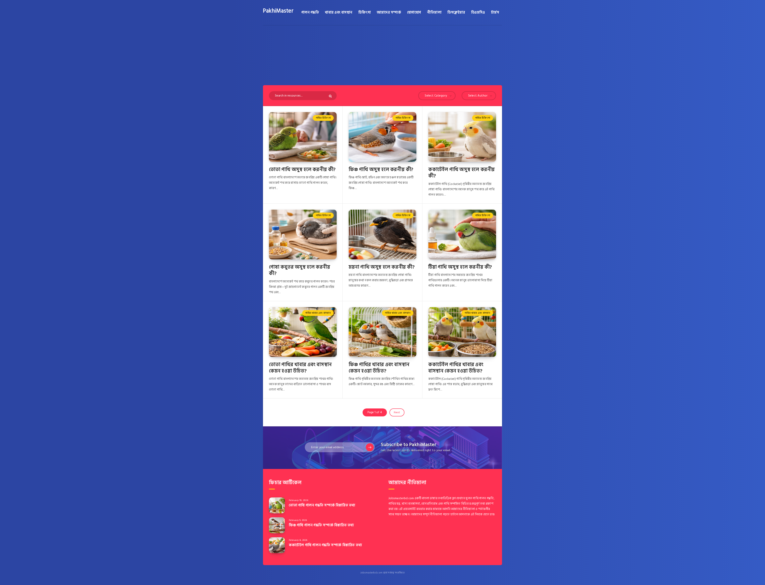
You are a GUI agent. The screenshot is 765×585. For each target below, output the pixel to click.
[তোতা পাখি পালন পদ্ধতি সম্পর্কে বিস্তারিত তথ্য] (277, 505)
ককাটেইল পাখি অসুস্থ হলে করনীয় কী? (461, 173)
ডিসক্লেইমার (456, 12)
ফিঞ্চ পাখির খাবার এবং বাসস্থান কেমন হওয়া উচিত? (379, 368)
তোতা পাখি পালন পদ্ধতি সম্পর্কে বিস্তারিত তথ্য (322, 505)
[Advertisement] (382, 55)
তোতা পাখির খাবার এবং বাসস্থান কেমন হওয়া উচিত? (300, 368)
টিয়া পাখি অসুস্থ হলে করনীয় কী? (460, 267)
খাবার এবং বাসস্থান (338, 12)
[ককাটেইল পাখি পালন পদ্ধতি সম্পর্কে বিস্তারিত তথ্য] (277, 545)
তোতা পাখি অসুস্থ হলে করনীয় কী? (302, 169)
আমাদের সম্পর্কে (389, 12)
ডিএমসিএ (478, 12)
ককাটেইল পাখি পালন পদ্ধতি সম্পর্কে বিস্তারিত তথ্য (325, 545)
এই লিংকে (477, 514)
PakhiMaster (278, 11)
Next (397, 412)
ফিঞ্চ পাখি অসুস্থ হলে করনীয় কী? (381, 169)
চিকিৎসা (364, 12)
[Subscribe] (370, 447)
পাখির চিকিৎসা (323, 118)
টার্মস (495, 12)
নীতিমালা (434, 12)
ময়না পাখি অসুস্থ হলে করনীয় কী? (382, 267)
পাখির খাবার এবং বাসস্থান (318, 313)
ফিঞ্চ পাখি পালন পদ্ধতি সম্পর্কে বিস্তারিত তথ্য (321, 525)
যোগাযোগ (414, 12)
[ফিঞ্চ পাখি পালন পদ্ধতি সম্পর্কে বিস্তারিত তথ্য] (277, 525)
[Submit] (331, 96)
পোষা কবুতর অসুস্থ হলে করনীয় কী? (299, 270)
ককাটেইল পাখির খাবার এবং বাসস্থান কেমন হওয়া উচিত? (456, 368)
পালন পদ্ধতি (310, 12)
